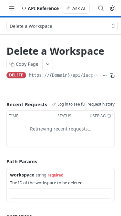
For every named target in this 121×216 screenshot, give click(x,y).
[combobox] (60, 193)
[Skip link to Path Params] (2, 161)
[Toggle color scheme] (112, 8)
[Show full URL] (104, 76)
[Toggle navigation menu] (11, 8)
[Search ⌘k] (101, 8)
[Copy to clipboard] (112, 76)
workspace (22, 175)
